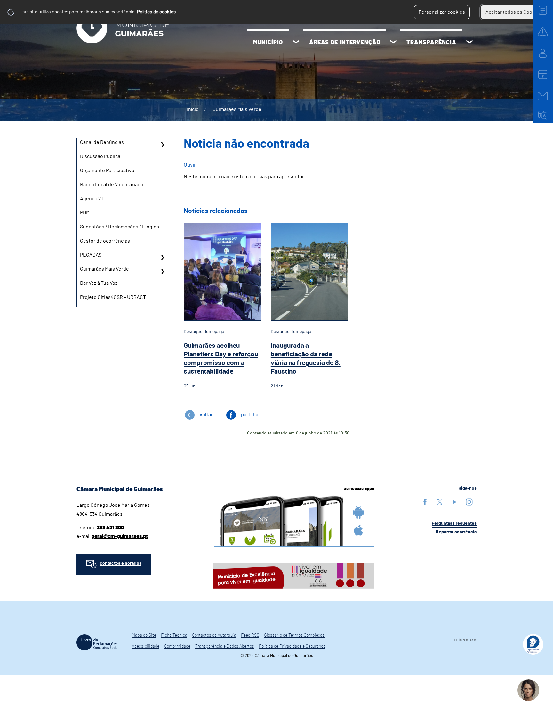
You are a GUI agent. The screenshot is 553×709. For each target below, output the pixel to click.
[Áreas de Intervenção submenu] (393, 42)
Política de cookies (156, 12)
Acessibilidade (145, 646)
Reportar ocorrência (456, 532)
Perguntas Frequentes (454, 523)
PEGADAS (90, 255)
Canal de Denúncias (102, 142)
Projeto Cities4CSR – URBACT (113, 297)
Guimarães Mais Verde (236, 109)
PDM (85, 212)
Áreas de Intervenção (345, 42)
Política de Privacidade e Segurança (292, 646)
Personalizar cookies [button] (442, 12)
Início (193, 109)
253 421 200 (110, 527)
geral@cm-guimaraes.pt (120, 536)
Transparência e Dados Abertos (224, 646)
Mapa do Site (144, 635)
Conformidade (177, 646)
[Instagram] (469, 501)
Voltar (206, 414)
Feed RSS (250, 635)
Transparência (431, 42)
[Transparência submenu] (469, 42)
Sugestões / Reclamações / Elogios (119, 226)
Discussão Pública (100, 156)
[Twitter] (439, 501)
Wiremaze (465, 640)
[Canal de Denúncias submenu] (162, 145)
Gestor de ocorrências (105, 240)
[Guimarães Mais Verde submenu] (162, 271)
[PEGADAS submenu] (162, 257)
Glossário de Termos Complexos (294, 635)
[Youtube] (454, 501)
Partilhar (250, 414)
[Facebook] (425, 501)
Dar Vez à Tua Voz (98, 283)
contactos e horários (120, 563)
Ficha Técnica (174, 635)
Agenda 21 (91, 198)
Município (268, 42)
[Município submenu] (296, 42)
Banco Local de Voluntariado (111, 184)
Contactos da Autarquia (214, 635)
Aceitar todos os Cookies (513, 12)
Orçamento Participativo (107, 170)
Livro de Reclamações (96, 642)
